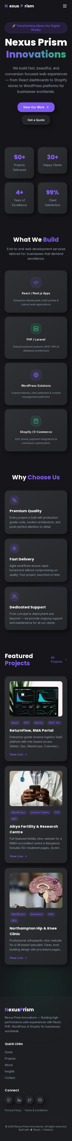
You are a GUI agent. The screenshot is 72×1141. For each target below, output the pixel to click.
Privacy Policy (13, 1110)
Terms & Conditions (36, 1110)
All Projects (56, 659)
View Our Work (33, 107)
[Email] (40, 1100)
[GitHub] (9, 1100)
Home (9, 1052)
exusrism (19, 6)
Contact (10, 1077)
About (9, 1065)
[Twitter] (30, 1100)
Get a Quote (36, 120)
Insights (10, 1071)
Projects (10, 1058)
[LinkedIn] (19, 1100)
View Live (16, 754)
